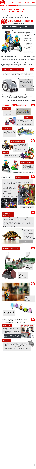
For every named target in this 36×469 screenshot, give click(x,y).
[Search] (35, 5)
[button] (9, 5)
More (33, 2)
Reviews (20, 2)
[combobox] (26, 5)
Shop (27, 2)
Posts (13, 2)
